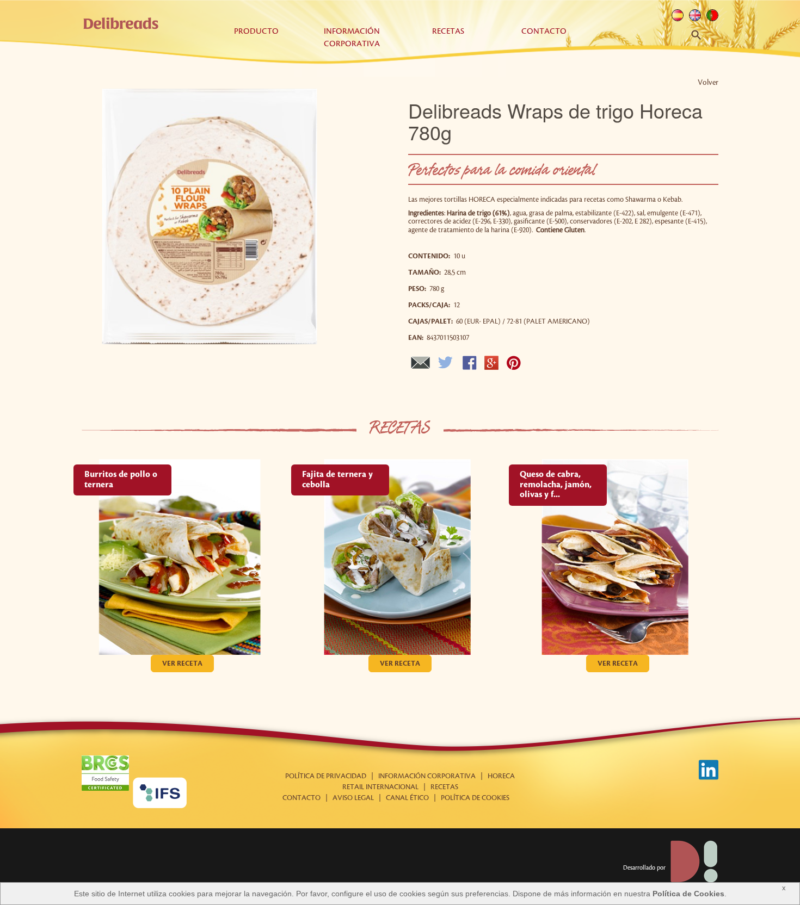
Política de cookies (475, 798)
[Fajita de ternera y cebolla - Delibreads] (400, 557)
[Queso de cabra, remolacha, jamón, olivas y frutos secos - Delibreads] (617, 557)
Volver (708, 82)
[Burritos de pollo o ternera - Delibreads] (182, 557)
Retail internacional (380, 787)
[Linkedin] (708, 770)
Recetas (448, 31)
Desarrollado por (645, 868)
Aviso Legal (353, 798)
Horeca (501, 776)
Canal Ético (407, 798)
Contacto (544, 31)
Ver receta (182, 663)
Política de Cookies (688, 893)
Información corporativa (427, 776)
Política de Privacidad (325, 776)
